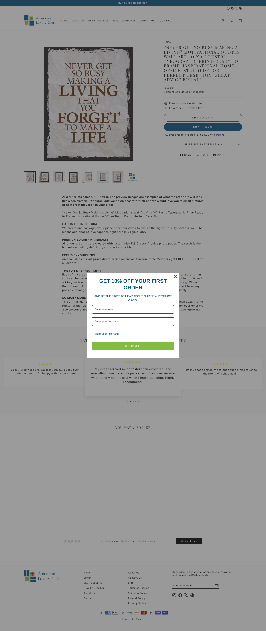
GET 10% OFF (133, 346)
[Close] (175, 276)
